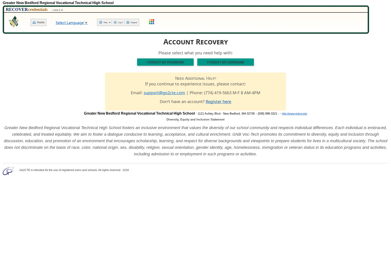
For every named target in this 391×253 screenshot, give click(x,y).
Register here (218, 101)
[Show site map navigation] (151, 22)
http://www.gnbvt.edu (294, 113)
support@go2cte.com (164, 92)
